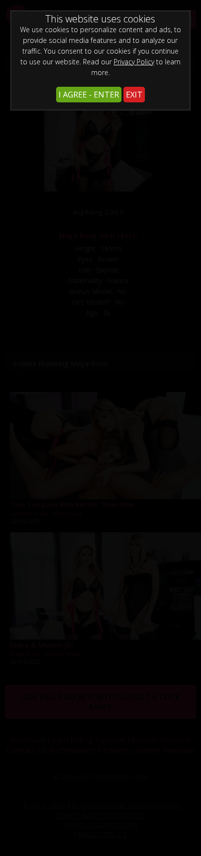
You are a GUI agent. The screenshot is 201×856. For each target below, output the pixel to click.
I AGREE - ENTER (89, 94)
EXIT (134, 94)
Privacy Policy (134, 61)
